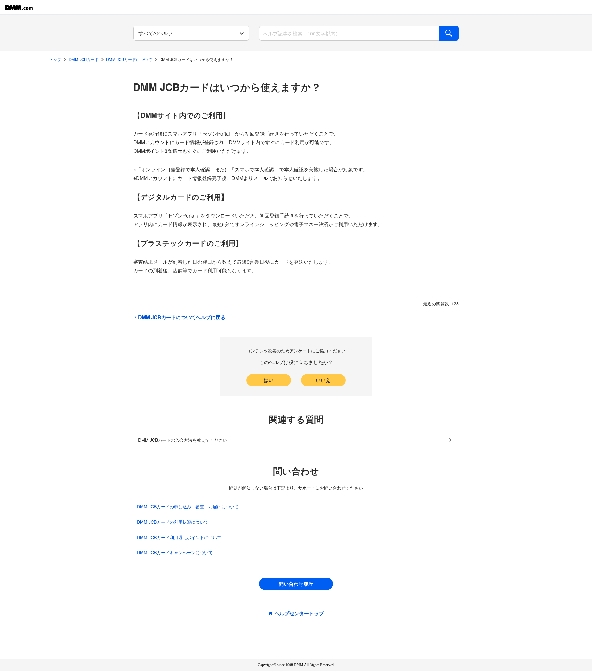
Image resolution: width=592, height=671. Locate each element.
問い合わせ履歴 (296, 583)
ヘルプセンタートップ (299, 613)
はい (268, 380)
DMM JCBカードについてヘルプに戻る (181, 317)
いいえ (323, 380)
